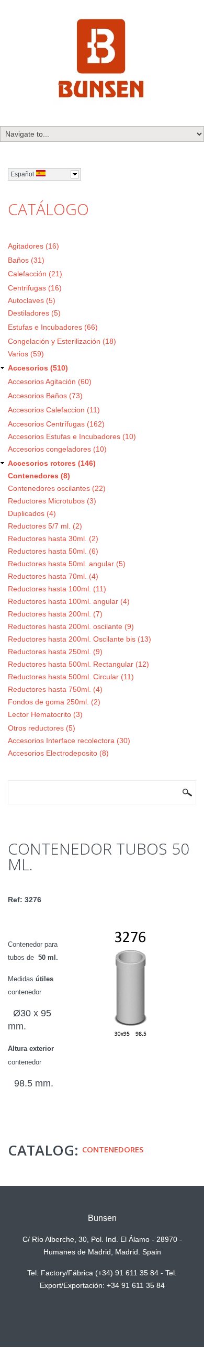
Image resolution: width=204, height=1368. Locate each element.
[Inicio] (102, 60)
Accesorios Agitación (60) (50, 381)
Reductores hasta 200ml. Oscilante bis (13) (79, 639)
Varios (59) (26, 354)
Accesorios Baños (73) (45, 395)
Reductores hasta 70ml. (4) (53, 576)
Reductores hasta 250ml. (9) (55, 651)
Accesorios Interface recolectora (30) (69, 740)
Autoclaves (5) (31, 300)
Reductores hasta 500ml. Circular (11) (71, 676)
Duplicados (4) (32, 513)
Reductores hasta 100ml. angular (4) (69, 601)
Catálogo (48, 209)
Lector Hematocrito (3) (45, 714)
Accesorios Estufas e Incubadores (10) (72, 436)
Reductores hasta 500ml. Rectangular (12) (78, 664)
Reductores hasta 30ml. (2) (53, 538)
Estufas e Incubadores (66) (53, 327)
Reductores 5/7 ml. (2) (45, 526)
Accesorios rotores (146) (52, 463)
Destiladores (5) (34, 313)
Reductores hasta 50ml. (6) (53, 551)
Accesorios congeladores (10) (57, 449)
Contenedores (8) (39, 476)
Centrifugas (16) (35, 288)
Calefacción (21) (35, 274)
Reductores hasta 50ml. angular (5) (67, 563)
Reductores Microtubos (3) (52, 501)
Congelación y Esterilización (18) (62, 341)
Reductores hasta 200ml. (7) (55, 614)
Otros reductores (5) (41, 728)
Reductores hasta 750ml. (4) (55, 689)
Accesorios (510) (38, 368)
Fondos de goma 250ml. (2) (54, 702)
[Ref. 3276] (130, 925)
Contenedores (112, 1149)
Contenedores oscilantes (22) (57, 488)
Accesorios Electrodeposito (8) (58, 753)
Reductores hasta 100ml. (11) (57, 589)
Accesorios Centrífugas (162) (56, 424)
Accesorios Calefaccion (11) (54, 410)
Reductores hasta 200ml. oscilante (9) (71, 626)
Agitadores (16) (33, 246)
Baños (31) (26, 260)
